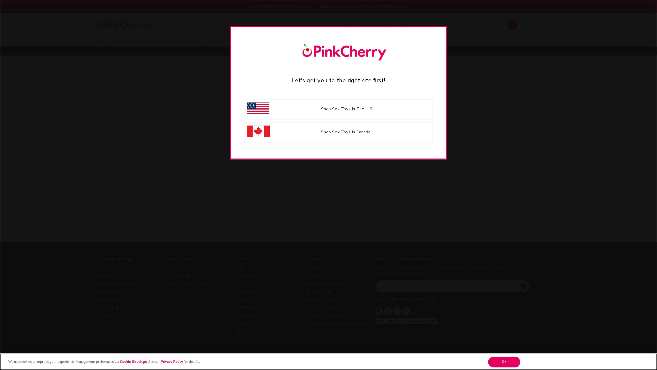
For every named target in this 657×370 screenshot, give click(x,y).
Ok (504, 361)
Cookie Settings (133, 361)
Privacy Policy (172, 361)
